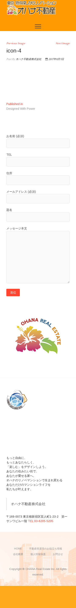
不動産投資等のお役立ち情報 (45, 548)
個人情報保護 (38, 554)
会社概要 (18, 554)
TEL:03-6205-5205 (40, 521)
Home (18, 548)
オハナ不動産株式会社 (28, 59)
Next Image (63, 43)
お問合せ (58, 554)
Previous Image (15, 43)
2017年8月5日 (56, 59)
